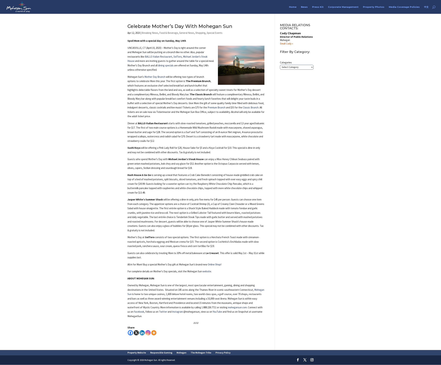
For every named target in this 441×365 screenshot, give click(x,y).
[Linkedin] (142, 332)
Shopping (200, 32)
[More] (153, 332)
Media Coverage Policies (404, 7)
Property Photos (373, 7)
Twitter (163, 311)
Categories (286, 62)
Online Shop (214, 264)
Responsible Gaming (161, 352)
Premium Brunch (216, 107)
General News (186, 32)
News (304, 7)
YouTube (217, 311)
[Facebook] (130, 332)
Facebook (139, 311)
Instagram (177, 311)
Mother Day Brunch (154, 76)
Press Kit (318, 7)
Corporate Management (343, 7)
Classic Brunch (251, 107)
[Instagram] (148, 332)
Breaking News (150, 32)
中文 (426, 7)
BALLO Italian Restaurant (158, 56)
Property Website (136, 352)
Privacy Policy (223, 352)
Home (292, 7)
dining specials (166, 65)
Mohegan (181, 352)
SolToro (177, 56)
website (206, 271)
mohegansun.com (237, 307)
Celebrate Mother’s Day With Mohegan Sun (179, 26)
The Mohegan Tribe (201, 352)
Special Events (214, 32)
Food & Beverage (168, 32)
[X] (136, 332)
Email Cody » (286, 43)
